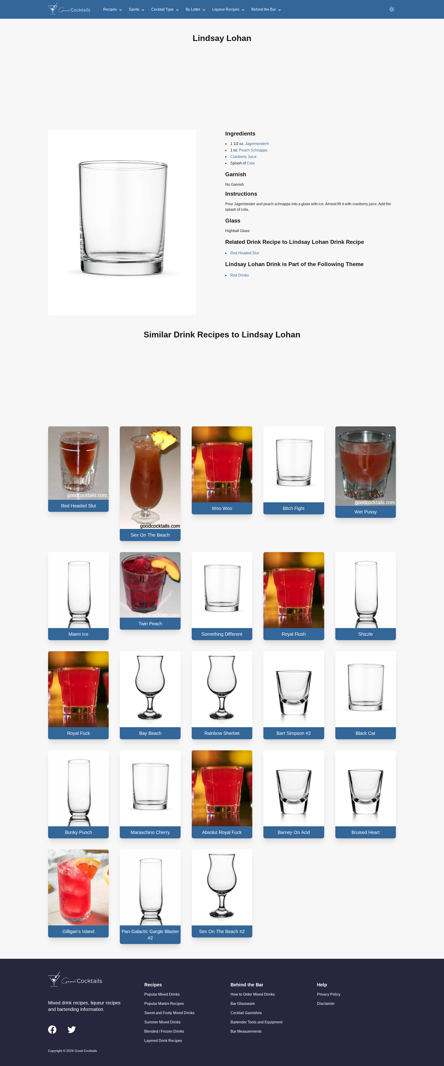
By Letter (193, 9)
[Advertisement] (222, 90)
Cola (251, 163)
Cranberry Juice (243, 157)
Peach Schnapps (253, 150)
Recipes (110, 9)
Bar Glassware (243, 1004)
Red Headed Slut (244, 253)
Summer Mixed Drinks (162, 1022)
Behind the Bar (263, 9)
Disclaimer (326, 1004)
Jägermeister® (257, 144)
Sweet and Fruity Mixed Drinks (169, 1013)
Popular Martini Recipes (164, 1004)
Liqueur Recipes (225, 9)
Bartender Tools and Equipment (256, 1022)
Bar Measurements (246, 1031)
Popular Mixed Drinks (162, 994)
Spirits (134, 9)
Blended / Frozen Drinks (164, 1031)
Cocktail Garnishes (246, 1013)
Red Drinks (239, 275)
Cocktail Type (162, 9)
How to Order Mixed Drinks (253, 994)
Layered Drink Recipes (163, 1041)
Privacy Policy (328, 994)
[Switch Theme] (392, 9)
